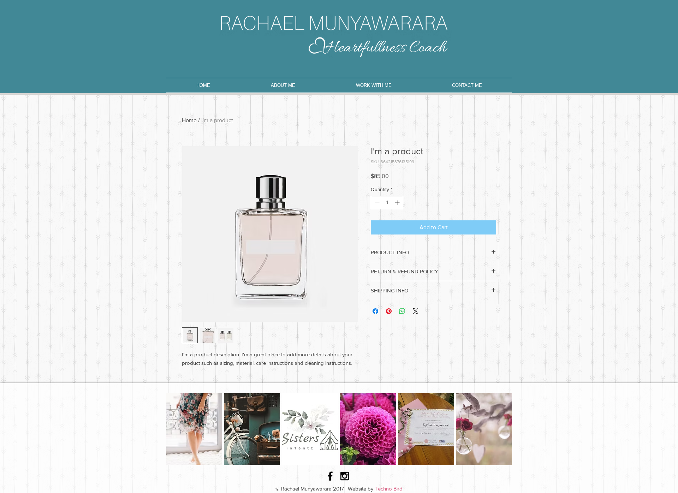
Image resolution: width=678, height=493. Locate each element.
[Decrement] (376, 202)
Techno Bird (389, 489)
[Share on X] (415, 311)
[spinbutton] (387, 202)
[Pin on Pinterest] (389, 311)
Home (189, 120)
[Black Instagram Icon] (345, 476)
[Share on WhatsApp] (402, 311)
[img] (194, 429)
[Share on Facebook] (375, 311)
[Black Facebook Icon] (330, 476)
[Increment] (397, 202)
